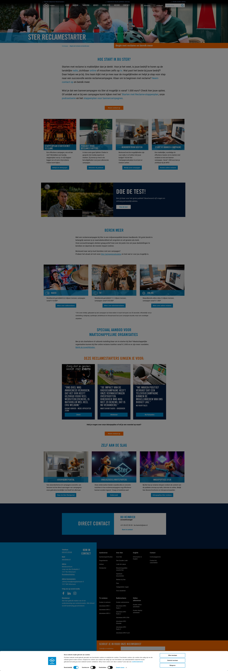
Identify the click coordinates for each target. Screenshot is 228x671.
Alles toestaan (172, 655)
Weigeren (172, 665)
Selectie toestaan (172, 660)
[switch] (93, 667)
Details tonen (120, 667)
